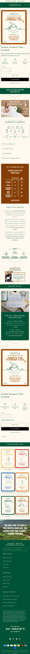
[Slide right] (18, 391)
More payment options (15, 82)
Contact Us (6, 567)
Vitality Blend (8, 516)
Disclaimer (5, 586)
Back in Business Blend (22, 492)
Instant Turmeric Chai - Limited (22, 515)
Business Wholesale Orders (10, 602)
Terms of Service (7, 576)
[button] (1, 5)
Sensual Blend (22, 469)
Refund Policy (6, 583)
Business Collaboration (9, 605)
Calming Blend (8, 469)
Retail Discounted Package (10, 599)
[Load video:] (15, 108)
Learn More (6, 564)
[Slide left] (11, 391)
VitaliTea (8, 650)
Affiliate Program (7, 557)
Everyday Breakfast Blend (8, 492)
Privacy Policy (6, 580)
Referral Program (7, 561)
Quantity (3, 66)
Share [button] (4, 436)
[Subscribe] (25, 549)
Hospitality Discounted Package (11, 596)
